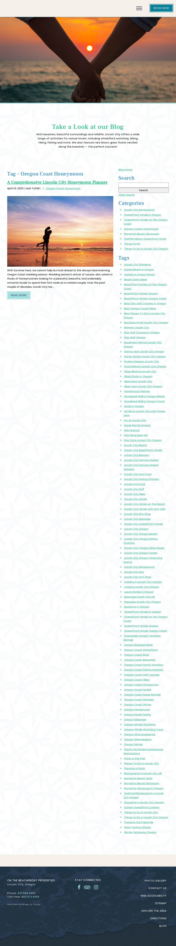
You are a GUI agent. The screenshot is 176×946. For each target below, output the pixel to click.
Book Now (161, 8)
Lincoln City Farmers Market (141, 460)
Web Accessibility (154, 895)
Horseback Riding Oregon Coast (144, 401)
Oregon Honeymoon (137, 709)
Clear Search (126, 195)
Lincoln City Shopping (137, 264)
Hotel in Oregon (134, 406)
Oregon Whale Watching (140, 724)
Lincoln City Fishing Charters (141, 479)
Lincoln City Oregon (136, 529)
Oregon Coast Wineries (139, 699)
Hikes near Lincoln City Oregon (143, 386)
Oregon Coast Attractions (141, 650)
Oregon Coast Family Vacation (143, 665)
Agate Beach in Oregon (139, 269)
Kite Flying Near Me (136, 435)
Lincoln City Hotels (135, 499)
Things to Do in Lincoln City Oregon (146, 248)
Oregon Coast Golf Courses (142, 674)
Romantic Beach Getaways (141, 234)
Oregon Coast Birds (136, 655)
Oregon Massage (135, 719)
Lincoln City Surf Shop (137, 577)
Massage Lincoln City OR (139, 597)
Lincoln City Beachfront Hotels (143, 450)
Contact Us (157, 888)
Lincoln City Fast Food (137, 474)
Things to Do (132, 244)
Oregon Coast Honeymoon (63, 188)
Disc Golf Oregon (135, 337)
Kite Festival (131, 430)
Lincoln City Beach (135, 445)
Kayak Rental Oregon (137, 425)
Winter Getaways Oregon (140, 832)
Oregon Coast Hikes (137, 679)
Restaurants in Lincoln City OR (143, 773)
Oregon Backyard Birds (138, 645)
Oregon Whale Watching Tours (143, 729)
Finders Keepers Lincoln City (141, 361)
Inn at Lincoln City (135, 420)
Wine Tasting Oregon (137, 827)
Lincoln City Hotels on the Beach (144, 504)
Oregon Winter (133, 744)
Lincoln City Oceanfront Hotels (143, 524)
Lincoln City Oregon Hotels (140, 553)
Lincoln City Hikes (134, 494)
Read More (20, 295)
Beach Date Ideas (135, 279)
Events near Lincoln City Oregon (144, 351)
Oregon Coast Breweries (140, 660)
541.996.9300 (27, 893)
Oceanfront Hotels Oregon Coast (145, 631)
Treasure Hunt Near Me (138, 822)
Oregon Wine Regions (138, 739)
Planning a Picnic (134, 768)
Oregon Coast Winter (137, 704)
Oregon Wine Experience (139, 734)
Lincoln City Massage (137, 519)
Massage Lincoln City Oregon (142, 602)
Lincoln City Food (134, 484)
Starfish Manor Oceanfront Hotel (145, 239)
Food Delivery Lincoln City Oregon (145, 366)
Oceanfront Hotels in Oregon (142, 215)
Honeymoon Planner (137, 391)
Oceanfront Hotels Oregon (141, 626)
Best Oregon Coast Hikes (140, 308)
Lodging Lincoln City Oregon (141, 587)
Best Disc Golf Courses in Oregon (145, 303)
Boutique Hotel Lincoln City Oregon (146, 322)
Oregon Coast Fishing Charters (143, 669)
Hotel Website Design (18, 904)
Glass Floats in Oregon (138, 376)
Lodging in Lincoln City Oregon (143, 582)
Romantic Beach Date (138, 778)
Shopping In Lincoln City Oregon (144, 802)
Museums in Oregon (136, 607)
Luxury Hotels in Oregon (139, 592)
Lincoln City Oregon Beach (140, 534)
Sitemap (161, 903)
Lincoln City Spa (134, 572)
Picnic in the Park (134, 758)
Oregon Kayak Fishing (137, 714)
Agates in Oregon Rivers (139, 274)
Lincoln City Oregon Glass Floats (144, 548)
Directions (158, 918)
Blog (163, 926)
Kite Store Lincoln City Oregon (143, 440)
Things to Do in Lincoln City (141, 812)
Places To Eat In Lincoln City (141, 763)
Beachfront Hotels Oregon (141, 293)
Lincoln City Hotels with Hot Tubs (145, 509)
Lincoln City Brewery (136, 455)
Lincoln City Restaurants (139, 210)
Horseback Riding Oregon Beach (144, 396)
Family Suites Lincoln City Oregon (145, 356)
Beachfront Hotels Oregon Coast (145, 298)
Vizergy (37, 904)
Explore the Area (154, 911)
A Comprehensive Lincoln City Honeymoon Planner (57, 182)
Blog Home (125, 169)
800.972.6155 (30, 896)
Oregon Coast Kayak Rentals (142, 694)
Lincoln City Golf (134, 489)
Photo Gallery (156, 880)
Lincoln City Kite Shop (137, 514)
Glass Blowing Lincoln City (140, 371)
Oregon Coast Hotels (137, 689)
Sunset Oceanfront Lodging (142, 807)
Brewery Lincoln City (136, 327)
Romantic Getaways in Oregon (143, 788)
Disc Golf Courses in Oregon (142, 332)
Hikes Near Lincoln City (138, 381)
